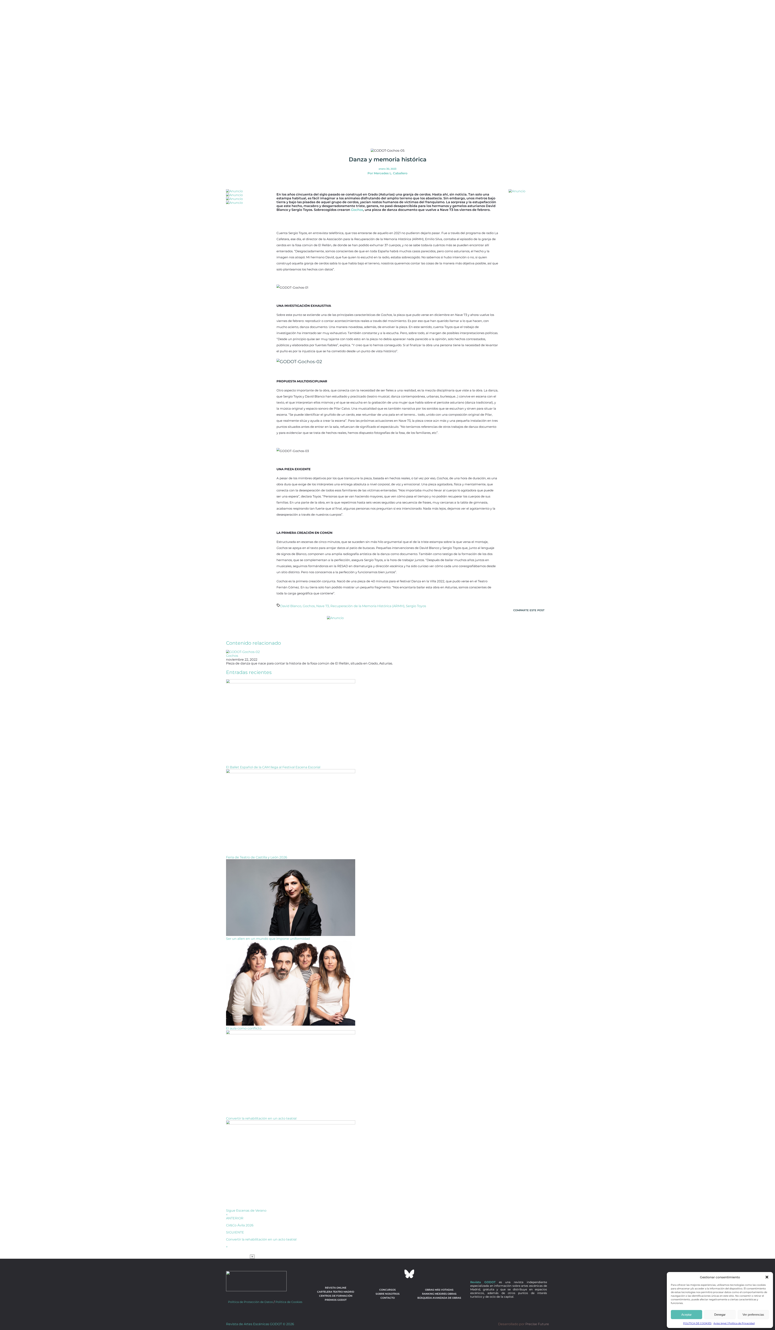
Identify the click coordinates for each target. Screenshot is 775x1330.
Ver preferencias (753, 1314)
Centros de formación (335, 1295)
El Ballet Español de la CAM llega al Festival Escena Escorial (273, 767)
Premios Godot (336, 1299)
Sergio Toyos (416, 606)
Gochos (309, 606)
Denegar (720, 1314)
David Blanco (290, 606)
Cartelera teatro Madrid (335, 1291)
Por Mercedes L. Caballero (387, 173)
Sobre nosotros (388, 1293)
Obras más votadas (439, 1289)
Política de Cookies (288, 1302)
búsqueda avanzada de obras (439, 1297)
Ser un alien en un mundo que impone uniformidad (268, 939)
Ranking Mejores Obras (439, 1293)
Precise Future (537, 1324)
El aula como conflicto (244, 1028)
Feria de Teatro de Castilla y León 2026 (256, 857)
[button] (767, 1277)
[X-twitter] (377, 1274)
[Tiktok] (398, 1274)
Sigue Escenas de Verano (246, 1210)
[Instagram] (387, 1274)
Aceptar (686, 1314)
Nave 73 (322, 606)
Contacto (387, 1297)
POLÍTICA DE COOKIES (697, 1323)
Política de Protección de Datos (250, 1302)
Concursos (387, 1289)
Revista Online (335, 1287)
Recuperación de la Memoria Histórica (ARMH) (367, 606)
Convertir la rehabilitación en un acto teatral (261, 1118)
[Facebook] (366, 1274)
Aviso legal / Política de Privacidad (734, 1323)
